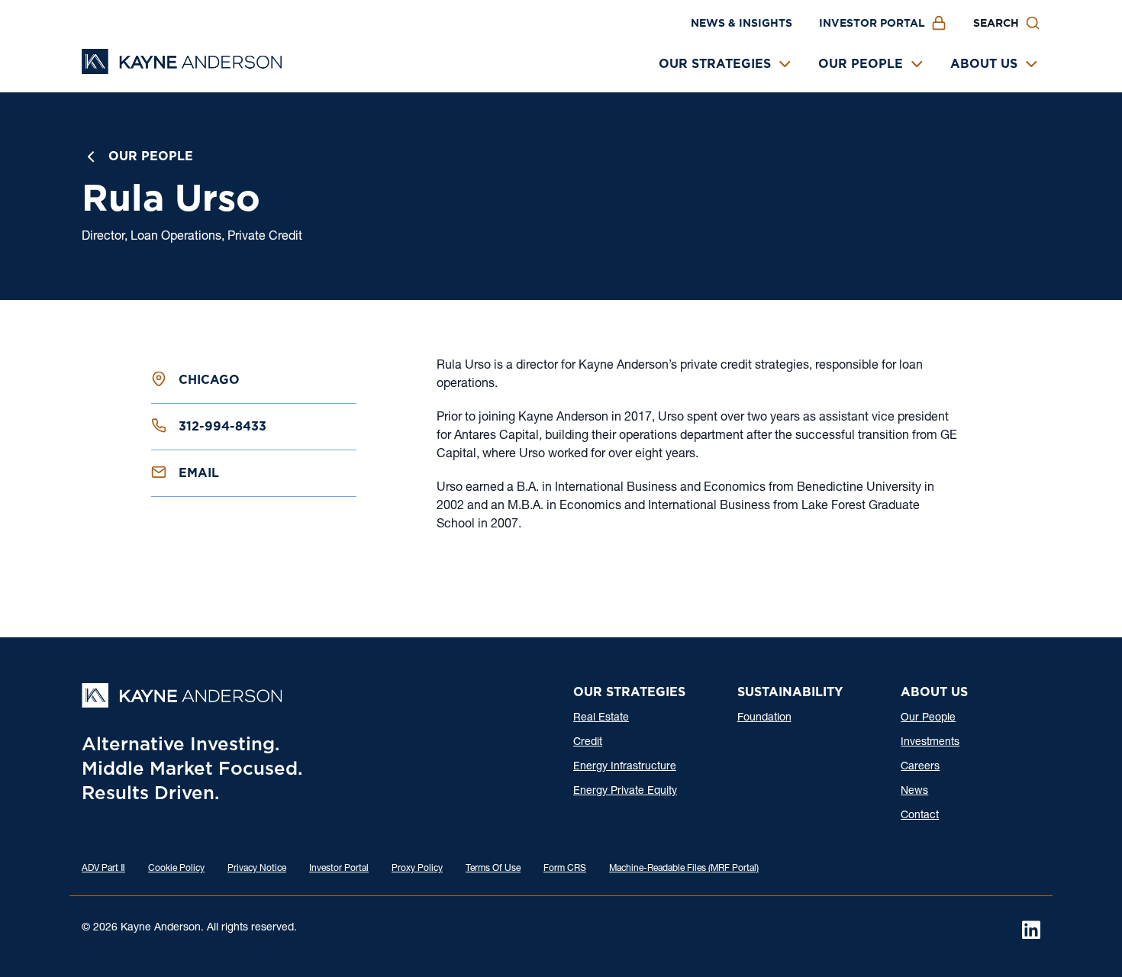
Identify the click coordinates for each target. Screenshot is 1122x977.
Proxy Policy (417, 868)
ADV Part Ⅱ (103, 868)
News (914, 791)
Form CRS (564, 868)
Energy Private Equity (625, 791)
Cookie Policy (176, 868)
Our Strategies (715, 63)
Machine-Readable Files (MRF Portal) (684, 868)
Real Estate (601, 718)
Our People (860, 63)
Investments (930, 742)
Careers (920, 767)
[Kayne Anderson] (182, 69)
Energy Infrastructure (624, 767)
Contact (920, 816)
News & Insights (741, 23)
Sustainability (790, 692)
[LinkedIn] (1031, 930)
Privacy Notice (256, 868)
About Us (983, 63)
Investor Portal (872, 23)
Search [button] (996, 23)
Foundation (764, 718)
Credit (587, 742)
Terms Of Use (493, 868)
